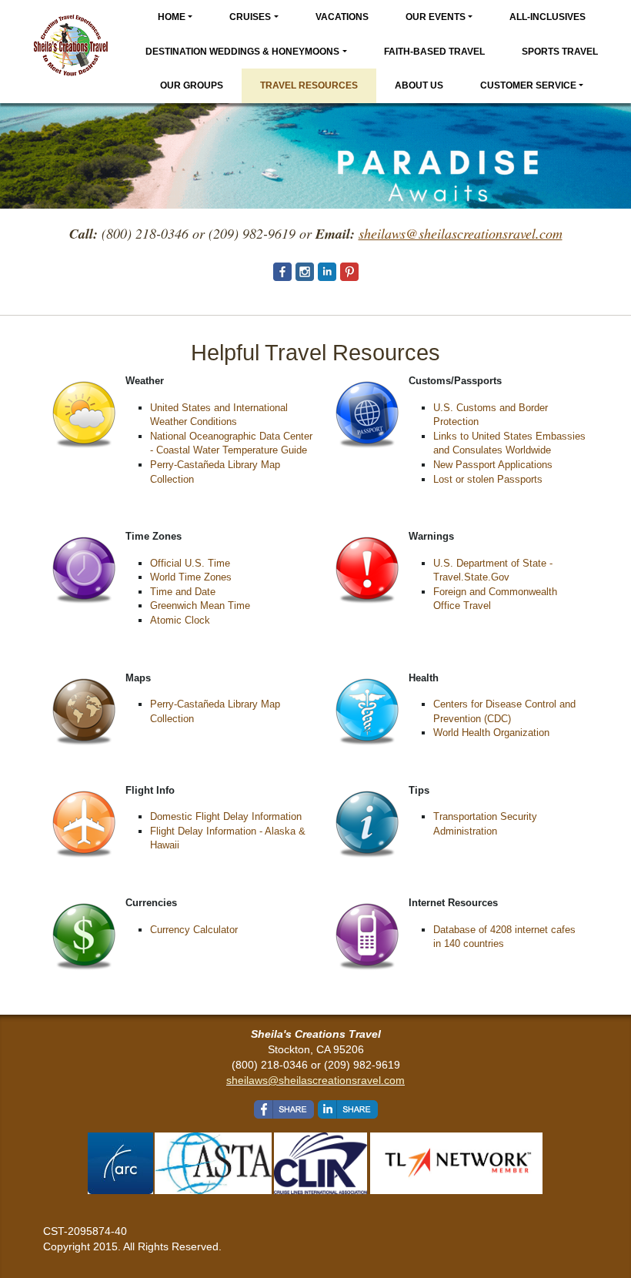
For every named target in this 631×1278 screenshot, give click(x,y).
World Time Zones (191, 577)
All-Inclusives (547, 17)
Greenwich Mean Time (200, 605)
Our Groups (191, 85)
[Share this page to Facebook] (284, 1109)
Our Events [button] (436, 17)
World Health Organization (491, 732)
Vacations (342, 17)
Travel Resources (309, 85)
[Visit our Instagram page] (304, 272)
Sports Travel (560, 51)
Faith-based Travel (434, 51)
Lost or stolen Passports (488, 479)
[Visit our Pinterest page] (349, 272)
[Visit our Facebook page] (282, 272)
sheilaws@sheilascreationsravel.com (315, 1080)
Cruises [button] (250, 17)
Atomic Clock (180, 620)
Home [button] (171, 17)
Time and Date (182, 591)
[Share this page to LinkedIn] (348, 1109)
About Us (419, 85)
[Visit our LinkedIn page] (327, 272)
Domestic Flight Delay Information (226, 816)
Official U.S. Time (190, 563)
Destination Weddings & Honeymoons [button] (242, 51)
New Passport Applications (493, 464)
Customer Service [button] (528, 85)
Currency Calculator (194, 929)
